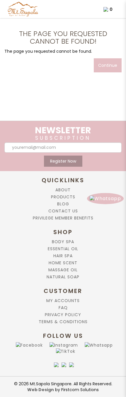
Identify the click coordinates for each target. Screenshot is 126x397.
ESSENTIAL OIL (63, 249)
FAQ (63, 308)
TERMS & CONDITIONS (63, 322)
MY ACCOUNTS (63, 301)
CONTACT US (63, 211)
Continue (107, 65)
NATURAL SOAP (63, 277)
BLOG (63, 204)
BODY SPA (63, 242)
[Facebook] (28, 345)
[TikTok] (64, 351)
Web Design (40, 390)
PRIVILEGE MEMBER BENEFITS (63, 218)
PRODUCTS (63, 197)
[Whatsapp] (97, 345)
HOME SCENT (63, 263)
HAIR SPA (63, 256)
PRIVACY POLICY (63, 315)
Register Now (63, 161)
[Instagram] (62, 345)
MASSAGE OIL (63, 270)
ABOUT (63, 190)
